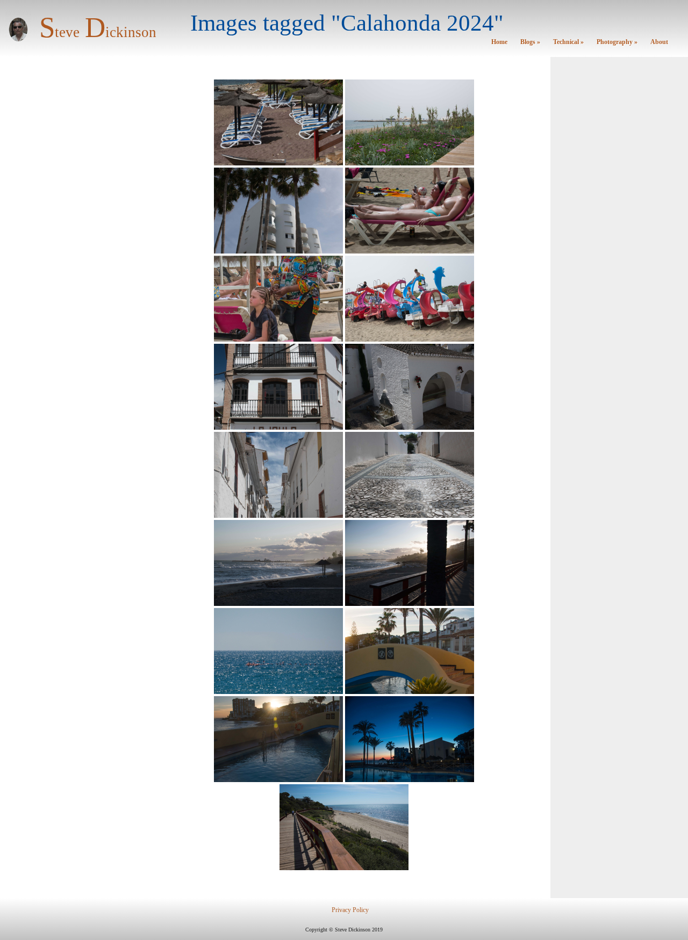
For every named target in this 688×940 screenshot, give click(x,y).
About (659, 42)
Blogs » (530, 42)
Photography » (617, 42)
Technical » (568, 42)
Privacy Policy (350, 910)
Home (499, 42)
